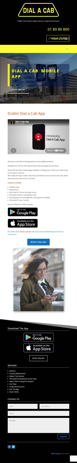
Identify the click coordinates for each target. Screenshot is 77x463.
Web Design (55, 453)
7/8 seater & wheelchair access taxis (23, 379)
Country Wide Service (17, 373)
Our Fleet (12, 384)
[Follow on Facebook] (9, 446)
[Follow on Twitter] (13, 446)
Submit (63, 436)
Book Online (59, 38)
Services (12, 371)
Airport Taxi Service (16, 376)
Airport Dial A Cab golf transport (21, 381)
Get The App (14, 389)
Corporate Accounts (16, 387)
